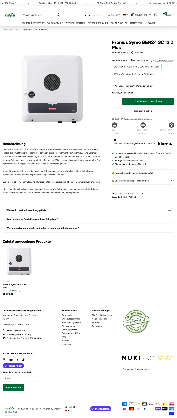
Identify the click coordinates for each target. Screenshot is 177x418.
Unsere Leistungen (101, 310)
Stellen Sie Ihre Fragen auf (24, 338)
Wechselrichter (75, 23)
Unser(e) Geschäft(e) (164, 60)
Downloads (67, 315)
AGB (64, 337)
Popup (19, 291)
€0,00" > (169, 14)
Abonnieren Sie (13, 387)
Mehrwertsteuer (143, 60)
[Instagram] (4, 359)
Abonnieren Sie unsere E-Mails (17, 372)
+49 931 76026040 (16, 330)
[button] (119, 98)
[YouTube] (11, 360)
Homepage (7, 29)
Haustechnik (137, 23)
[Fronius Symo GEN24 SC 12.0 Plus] (19, 261)
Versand (96, 322)
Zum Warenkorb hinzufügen (148, 101)
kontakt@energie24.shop (19, 334)
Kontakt (65, 340)
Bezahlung (97, 326)
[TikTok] (23, 359)
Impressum (67, 344)
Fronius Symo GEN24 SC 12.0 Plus (17, 286)
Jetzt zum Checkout (143, 111)
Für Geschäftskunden (102, 315)
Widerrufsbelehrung (71, 319)
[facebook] (17, 360)
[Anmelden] (156, 15)
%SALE (151, 23)
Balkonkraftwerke (33, 23)
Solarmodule (55, 23)
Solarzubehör (119, 23)
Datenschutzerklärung (72, 333)
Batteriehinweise (69, 329)
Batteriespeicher (98, 23)
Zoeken (58, 14)
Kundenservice (69, 310)
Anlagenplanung (99, 319)
